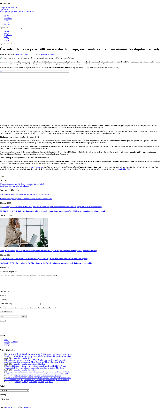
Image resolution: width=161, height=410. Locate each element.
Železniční (57, 376)
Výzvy (6, 22)
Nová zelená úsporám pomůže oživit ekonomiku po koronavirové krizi (26, 199)
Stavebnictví (32, 370)
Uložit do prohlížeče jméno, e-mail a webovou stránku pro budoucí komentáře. (30, 308)
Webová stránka (5, 304)
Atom (31, 376)
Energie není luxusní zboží (9, 8)
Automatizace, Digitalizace (37, 364)
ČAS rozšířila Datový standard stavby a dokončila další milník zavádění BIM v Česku (34, 368)
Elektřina (37, 376)
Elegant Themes (10, 407)
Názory (7, 344)
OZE (46, 382)
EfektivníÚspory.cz (23, 54)
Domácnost (33, 382)
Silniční (30, 358)
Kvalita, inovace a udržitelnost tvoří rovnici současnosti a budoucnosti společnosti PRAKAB (36, 374)
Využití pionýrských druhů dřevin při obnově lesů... (18, 11)
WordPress (27, 407)
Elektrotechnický (47, 376)
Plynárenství (4, 10)
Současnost (8, 19)
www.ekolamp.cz (37, 167)
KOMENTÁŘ (5, 292)
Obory (6, 17)
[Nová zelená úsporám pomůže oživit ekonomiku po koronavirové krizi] (25, 194)
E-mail (3, 300)
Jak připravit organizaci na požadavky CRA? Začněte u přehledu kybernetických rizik (34, 362)
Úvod (6, 340)
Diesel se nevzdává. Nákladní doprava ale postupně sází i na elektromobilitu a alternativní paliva (37, 356)
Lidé (6, 20)
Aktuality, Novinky (47, 54)
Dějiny (6, 15)
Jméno (3, 296)
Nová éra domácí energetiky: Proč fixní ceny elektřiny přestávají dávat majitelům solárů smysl (36, 380)
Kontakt (7, 24)
